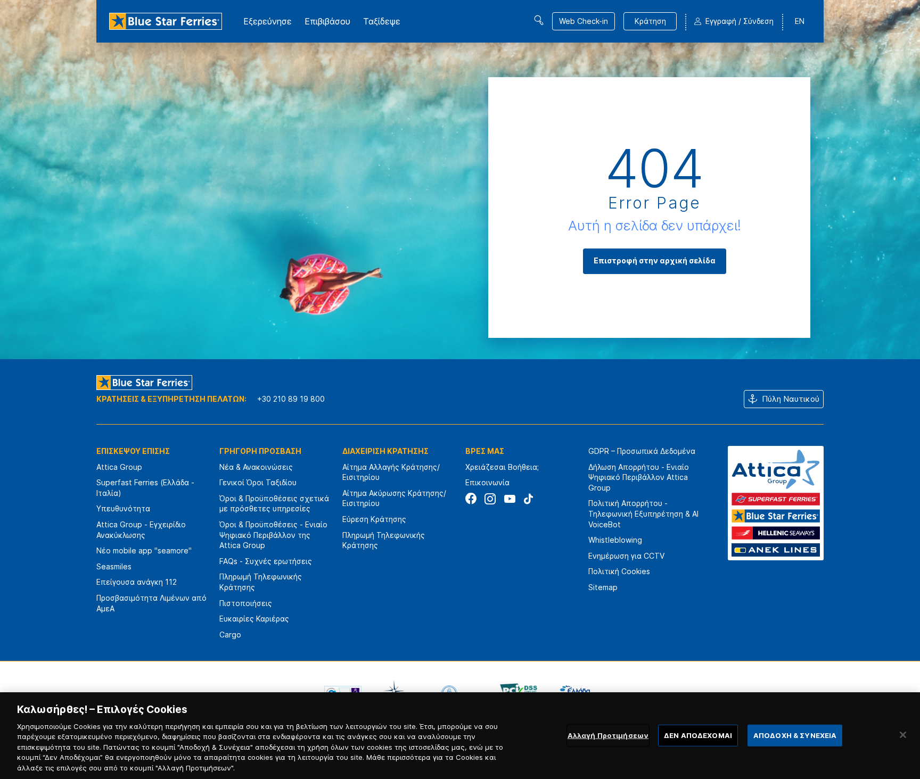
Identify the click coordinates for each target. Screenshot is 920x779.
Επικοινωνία (487, 482)
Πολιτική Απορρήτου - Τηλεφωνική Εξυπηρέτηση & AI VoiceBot (643, 513)
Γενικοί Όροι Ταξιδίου (258, 482)
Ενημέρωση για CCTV (626, 555)
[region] (460, 735)
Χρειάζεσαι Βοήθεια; (502, 466)
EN (799, 21)
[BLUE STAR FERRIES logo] (165, 21)
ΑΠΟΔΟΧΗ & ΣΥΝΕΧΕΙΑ (794, 735)
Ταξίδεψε (381, 21)
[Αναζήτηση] (539, 20)
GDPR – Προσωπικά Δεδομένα (641, 450)
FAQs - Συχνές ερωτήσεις (265, 561)
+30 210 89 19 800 (291, 398)
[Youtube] (509, 498)
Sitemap (603, 587)
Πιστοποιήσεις (245, 603)
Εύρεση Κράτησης (374, 519)
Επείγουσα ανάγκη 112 (136, 581)
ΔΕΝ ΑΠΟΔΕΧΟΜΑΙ (698, 735)
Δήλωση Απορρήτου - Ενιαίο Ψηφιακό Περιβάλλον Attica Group (638, 477)
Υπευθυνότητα (123, 508)
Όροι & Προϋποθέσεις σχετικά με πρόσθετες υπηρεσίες (274, 503)
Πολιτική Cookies (619, 571)
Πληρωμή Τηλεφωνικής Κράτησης (260, 582)
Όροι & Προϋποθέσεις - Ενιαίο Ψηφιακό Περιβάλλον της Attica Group (273, 535)
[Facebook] (471, 498)
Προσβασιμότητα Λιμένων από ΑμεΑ (151, 603)
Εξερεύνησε (267, 21)
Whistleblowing (615, 539)
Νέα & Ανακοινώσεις (256, 466)
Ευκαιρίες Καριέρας (254, 618)
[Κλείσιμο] (903, 735)
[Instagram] (490, 498)
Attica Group (119, 466)
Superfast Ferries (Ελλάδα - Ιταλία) (145, 488)
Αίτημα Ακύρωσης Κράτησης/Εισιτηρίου (394, 498)
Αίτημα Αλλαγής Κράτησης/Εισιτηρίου (391, 472)
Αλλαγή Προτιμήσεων (608, 735)
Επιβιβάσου (327, 21)
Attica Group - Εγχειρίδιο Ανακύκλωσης (141, 530)
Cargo (230, 634)
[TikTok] (528, 498)
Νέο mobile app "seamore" (144, 550)
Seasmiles (114, 566)
